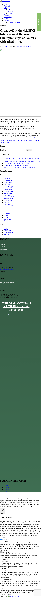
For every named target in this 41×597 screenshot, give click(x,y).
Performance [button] (4, 559)
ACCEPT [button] (29, 506)
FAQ (9, 9)
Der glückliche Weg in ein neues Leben (16, 163)
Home (6, 4)
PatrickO (5, 46)
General (19, 46)
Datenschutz (4, 248)
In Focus (6, 217)
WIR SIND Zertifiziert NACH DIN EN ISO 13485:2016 (16, 306)
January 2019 (8, 195)
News (10, 13)
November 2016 (9, 206)
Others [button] (2, 587)
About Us (11, 11)
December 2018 (9, 197)
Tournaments (8, 221)
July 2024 (7, 184)
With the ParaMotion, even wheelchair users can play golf (22, 162)
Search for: (3, 150)
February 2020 (8, 188)
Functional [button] (3, 550)
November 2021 (9, 186)
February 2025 (8, 181)
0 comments (27, 46)
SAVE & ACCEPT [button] (6, 594)
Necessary (5, 539)
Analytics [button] (3, 568)
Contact (6, 18)
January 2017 (8, 204)
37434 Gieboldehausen (7, 269)
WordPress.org (8, 234)
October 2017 (8, 200)
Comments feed (9, 232)
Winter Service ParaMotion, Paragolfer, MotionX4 (20, 167)
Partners (6, 15)
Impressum (3, 250)
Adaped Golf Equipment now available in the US (19, 165)
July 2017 (7, 202)
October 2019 (8, 191)
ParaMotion (7, 6)
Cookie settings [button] (19, 506)
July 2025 (7, 179)
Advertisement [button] (4, 578)
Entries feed (7, 230)
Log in (6, 229)
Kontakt (2, 246)
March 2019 (8, 193)
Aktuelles (7, 214)
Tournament (8, 219)
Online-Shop (8, 17)
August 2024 (8, 182)
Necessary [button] (3, 537)
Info (5, 8)
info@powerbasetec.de (7, 283)
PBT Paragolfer (32, 137)
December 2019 (9, 190)
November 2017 (9, 199)
